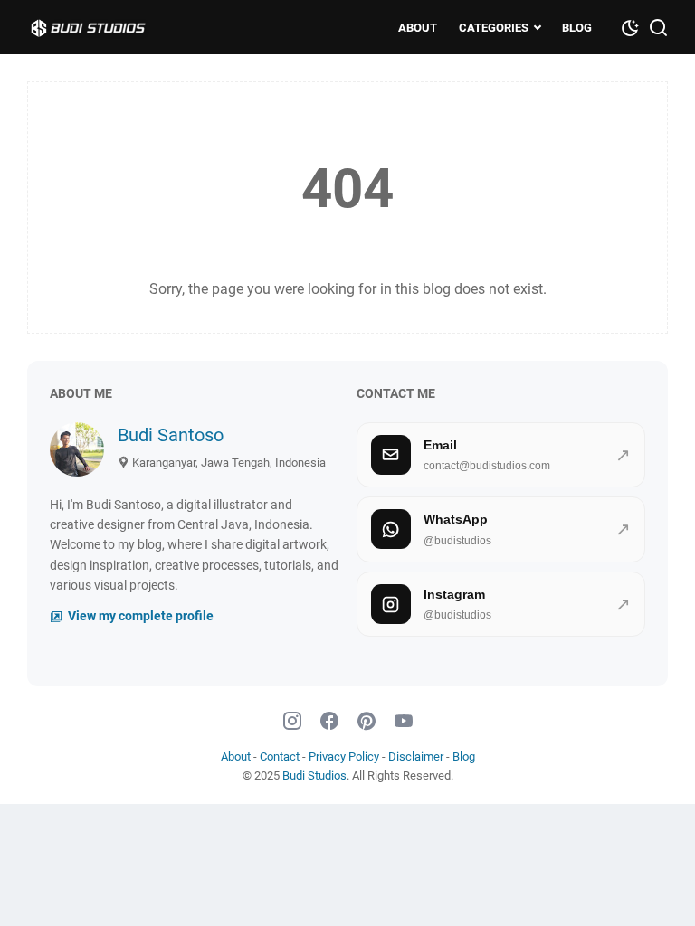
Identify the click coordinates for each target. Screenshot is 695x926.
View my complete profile (139, 616)
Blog (577, 27)
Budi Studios (314, 775)
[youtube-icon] (403, 721)
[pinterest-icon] (366, 721)
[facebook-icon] (329, 721)
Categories (493, 27)
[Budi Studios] (106, 27)
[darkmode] (630, 26)
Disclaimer (415, 756)
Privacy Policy (344, 756)
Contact (280, 756)
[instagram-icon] (292, 721)
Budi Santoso (171, 435)
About (417, 27)
